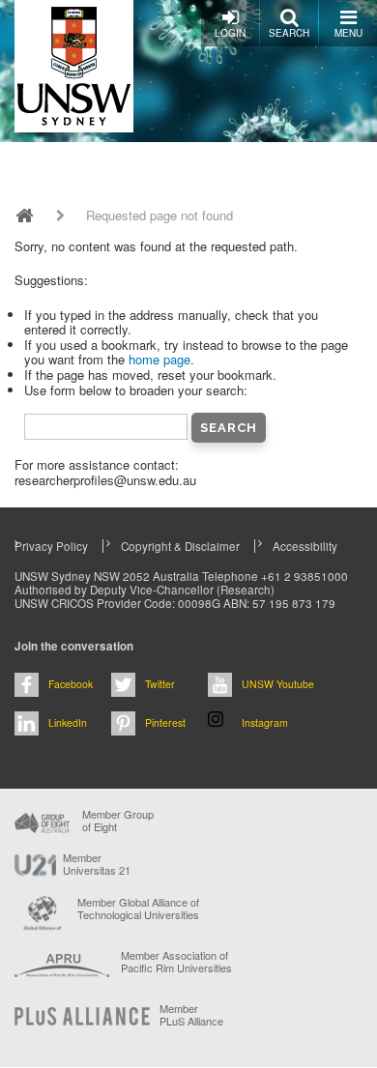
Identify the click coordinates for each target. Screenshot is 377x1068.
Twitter (160, 684)
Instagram (265, 722)
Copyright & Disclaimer (180, 546)
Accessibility (305, 546)
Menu (348, 33)
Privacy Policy (51, 546)
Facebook (70, 684)
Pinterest (165, 722)
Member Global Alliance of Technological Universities (138, 909)
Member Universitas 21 (96, 864)
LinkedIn (67, 722)
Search (289, 33)
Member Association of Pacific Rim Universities (176, 962)
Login (230, 33)
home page (159, 359)
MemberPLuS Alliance (191, 1014)
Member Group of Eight (118, 820)
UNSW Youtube (278, 684)
